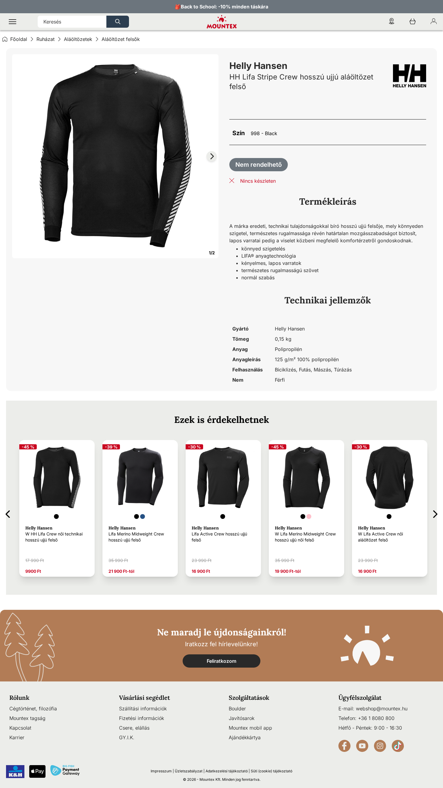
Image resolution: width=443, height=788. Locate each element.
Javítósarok (241, 718)
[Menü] (12, 22)
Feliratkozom (221, 661)
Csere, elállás (134, 728)
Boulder (237, 709)
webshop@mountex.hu (381, 709)
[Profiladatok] (434, 22)
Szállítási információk (143, 709)
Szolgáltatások (249, 697)
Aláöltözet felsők (121, 39)
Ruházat (45, 39)
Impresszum (161, 771)
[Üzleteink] (391, 22)
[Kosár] (413, 22)
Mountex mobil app (250, 728)
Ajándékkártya (245, 737)
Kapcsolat (20, 728)
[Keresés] (117, 22)
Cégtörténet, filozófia (33, 709)
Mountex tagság (27, 718)
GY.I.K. (126, 737)
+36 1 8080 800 (376, 718)
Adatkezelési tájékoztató (227, 771)
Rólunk (19, 697)
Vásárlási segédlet (144, 697)
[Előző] (7, 513)
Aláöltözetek (78, 39)
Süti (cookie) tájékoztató (271, 771)
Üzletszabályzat (189, 771)
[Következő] (435, 513)
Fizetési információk (141, 718)
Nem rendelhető (258, 164)
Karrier (16, 737)
